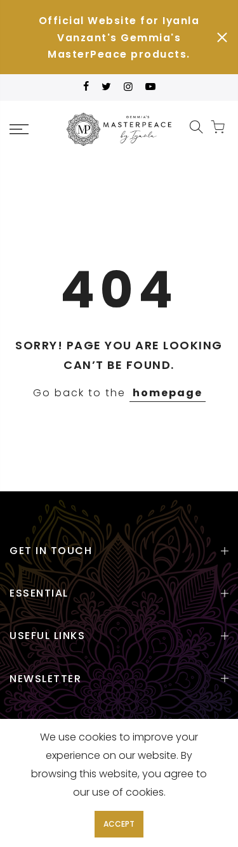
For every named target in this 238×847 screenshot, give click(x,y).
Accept (119, 823)
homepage (167, 392)
